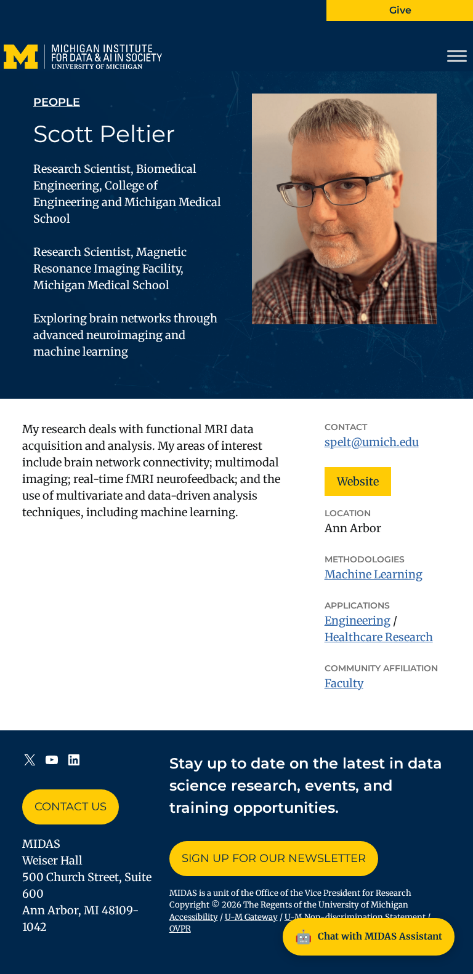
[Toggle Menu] (457, 56)
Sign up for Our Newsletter (274, 858)
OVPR (180, 929)
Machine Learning (373, 574)
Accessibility (193, 917)
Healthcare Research (379, 637)
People (56, 102)
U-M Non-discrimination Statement (355, 917)
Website (358, 481)
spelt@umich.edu (372, 442)
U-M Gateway (251, 917)
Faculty (344, 683)
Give (400, 10)
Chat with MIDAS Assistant (368, 936)
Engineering (357, 620)
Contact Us (70, 806)
